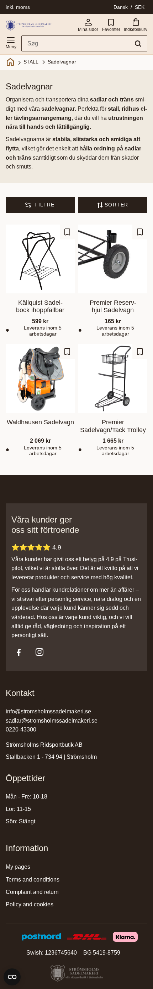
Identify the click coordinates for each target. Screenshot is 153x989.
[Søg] (138, 43)
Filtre (44, 205)
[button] (11, 41)
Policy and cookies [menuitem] (29, 904)
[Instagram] (39, 652)
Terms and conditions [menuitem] (32, 880)
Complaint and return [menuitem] (32, 892)
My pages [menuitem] (18, 867)
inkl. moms (18, 7)
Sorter (116, 205)
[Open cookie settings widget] (12, 976)
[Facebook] (18, 652)
